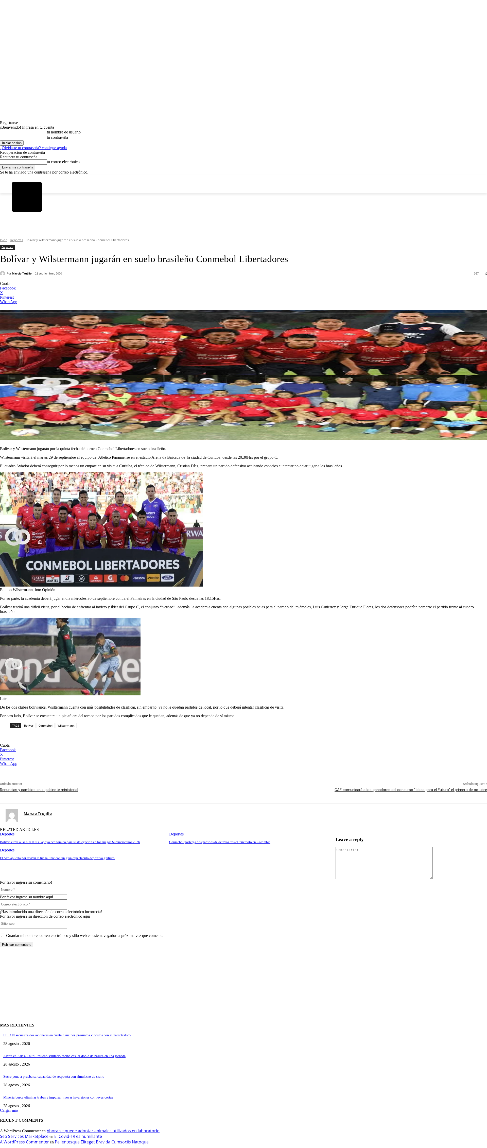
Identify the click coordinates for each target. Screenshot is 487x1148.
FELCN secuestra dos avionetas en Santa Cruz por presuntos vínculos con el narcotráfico (67, 1035)
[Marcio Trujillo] (3, 273)
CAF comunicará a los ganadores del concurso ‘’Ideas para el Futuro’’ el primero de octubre (411, 789)
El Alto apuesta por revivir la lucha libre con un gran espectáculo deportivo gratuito (57, 858)
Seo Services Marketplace (24, 1136)
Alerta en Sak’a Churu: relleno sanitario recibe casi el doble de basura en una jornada (64, 1056)
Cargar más (9, 1110)
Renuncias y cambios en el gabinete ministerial (39, 789)
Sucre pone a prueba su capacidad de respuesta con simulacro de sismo (53, 1076)
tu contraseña (57, 137)
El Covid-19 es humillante (78, 1136)
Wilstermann (66, 725)
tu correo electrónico (63, 162)
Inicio (3, 240)
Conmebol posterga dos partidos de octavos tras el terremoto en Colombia (219, 842)
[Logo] (27, 197)
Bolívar (28, 725)
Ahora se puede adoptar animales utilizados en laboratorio (103, 1131)
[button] (18, 231)
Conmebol (46, 725)
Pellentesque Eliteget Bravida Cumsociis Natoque (102, 1142)
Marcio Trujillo (22, 273)
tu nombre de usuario (64, 132)
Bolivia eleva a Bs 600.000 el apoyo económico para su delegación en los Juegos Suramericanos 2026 (70, 842)
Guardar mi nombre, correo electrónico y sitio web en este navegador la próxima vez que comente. (84, 935)
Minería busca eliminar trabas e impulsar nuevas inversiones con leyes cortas (58, 1097)
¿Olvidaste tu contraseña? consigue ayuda (33, 148)
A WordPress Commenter (24, 1142)
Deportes (16, 240)
